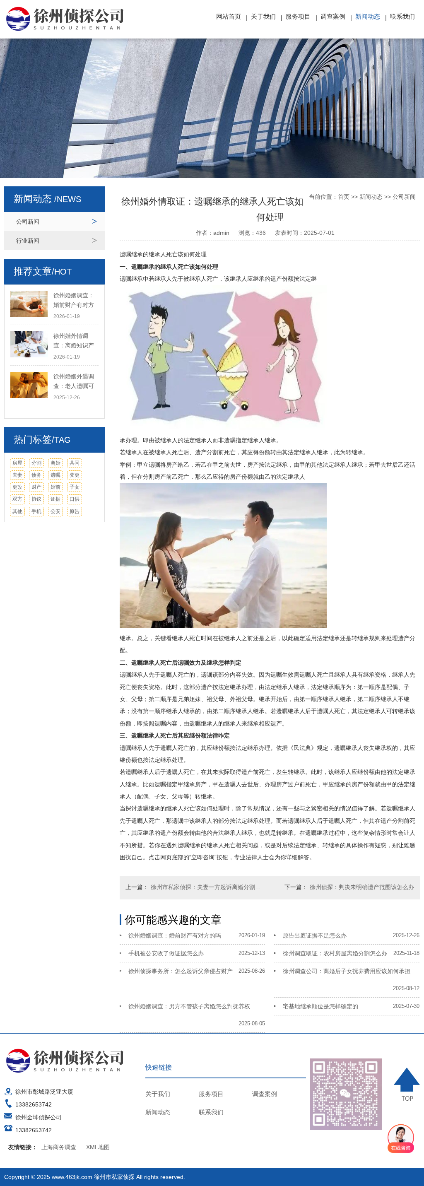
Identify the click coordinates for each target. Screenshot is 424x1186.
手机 (36, 511)
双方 (17, 499)
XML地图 (98, 1147)
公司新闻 (27, 221)
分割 (36, 463)
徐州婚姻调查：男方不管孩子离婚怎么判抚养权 (189, 1006)
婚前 (55, 487)
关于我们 (263, 16)
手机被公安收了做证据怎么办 (166, 953)
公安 (55, 511)
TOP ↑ (407, 1084)
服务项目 (298, 16)
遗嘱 (55, 475)
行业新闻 (27, 240)
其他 (17, 511)
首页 (343, 196)
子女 (75, 487)
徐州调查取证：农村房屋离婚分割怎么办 (335, 953)
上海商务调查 (58, 1147)
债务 (36, 475)
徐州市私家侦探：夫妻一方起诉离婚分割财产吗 (208, 887)
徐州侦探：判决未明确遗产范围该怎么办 (362, 887)
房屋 (17, 463)
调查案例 (332, 16)
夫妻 (17, 475)
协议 (36, 499)
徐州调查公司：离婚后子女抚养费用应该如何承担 (346, 971)
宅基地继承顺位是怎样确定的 (320, 1006)
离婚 (55, 463)
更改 (17, 487)
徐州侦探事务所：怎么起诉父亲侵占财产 (180, 971)
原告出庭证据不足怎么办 (315, 935)
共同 (75, 463)
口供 (75, 499)
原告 (75, 511)
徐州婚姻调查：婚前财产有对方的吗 (174, 935)
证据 (55, 499)
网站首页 (228, 16)
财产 (36, 487)
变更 (75, 475)
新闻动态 (367, 16)
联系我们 (402, 16)
